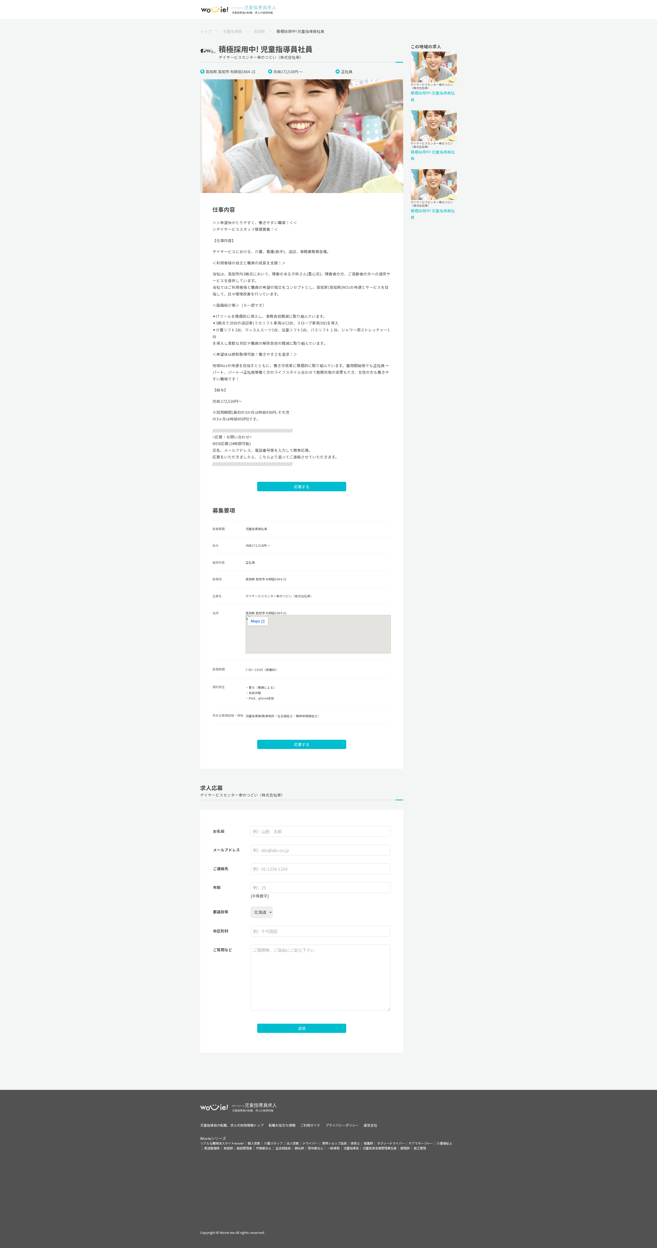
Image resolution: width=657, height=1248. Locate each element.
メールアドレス (226, 849)
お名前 (219, 831)
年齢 (217, 887)
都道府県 (220, 911)
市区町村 (220, 931)
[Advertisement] (328, 1186)
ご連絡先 (220, 868)
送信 (302, 1028)
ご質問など (222, 949)
